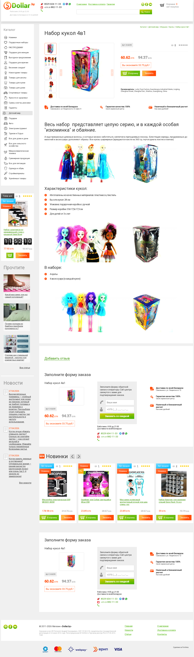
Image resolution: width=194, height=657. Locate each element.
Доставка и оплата (96, 4)
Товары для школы (17, 77)
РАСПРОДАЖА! (16, 47)
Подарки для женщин (19, 52)
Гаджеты (13, 108)
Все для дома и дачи (18, 138)
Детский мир (14, 113)
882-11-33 (53, 7)
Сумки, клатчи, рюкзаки (19, 103)
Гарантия (111, 4)
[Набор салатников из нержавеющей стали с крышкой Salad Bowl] (18, 214)
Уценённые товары (17, 178)
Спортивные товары (18, 93)
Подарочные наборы (18, 42)
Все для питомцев (17, 163)
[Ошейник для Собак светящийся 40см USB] (96, 484)
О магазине (82, 4)
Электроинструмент (18, 128)
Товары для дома (17, 88)
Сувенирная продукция (19, 158)
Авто (11, 123)
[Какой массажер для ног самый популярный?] (17, 283)
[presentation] (72, 456)
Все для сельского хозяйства (17, 144)
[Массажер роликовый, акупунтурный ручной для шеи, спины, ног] (135, 484)
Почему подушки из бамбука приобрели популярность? (14, 326)
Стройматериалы (16, 173)
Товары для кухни (17, 82)
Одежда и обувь (16, 168)
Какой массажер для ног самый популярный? (16, 295)
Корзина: (171, 4)
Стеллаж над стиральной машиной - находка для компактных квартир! (16, 357)
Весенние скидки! (17, 67)
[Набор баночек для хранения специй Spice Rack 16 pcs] (174, 484)
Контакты (162, 634)
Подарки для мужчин (18, 62)
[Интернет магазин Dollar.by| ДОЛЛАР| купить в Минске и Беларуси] (19, 9)
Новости (129, 630)
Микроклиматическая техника (19, 152)
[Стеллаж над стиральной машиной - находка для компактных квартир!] (17, 344)
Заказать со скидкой (117, 416)
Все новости (25, 483)
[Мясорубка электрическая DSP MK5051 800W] (57, 484)
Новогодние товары (18, 72)
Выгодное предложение (20, 57)
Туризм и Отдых (16, 133)
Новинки (13, 37)
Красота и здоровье (18, 98)
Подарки (13, 118)
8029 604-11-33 (52, 4)
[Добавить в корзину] (9, 255)
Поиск (147, 12)
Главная (129, 626)
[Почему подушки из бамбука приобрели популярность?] (17, 312)
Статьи (128, 634)
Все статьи (25, 367)
